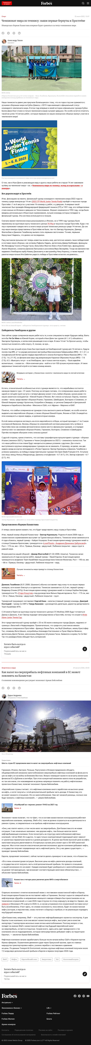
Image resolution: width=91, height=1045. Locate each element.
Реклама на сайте (45, 1030)
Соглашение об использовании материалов (19, 1035)
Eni (57, 959)
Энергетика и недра (9, 668)
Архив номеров (9, 1024)
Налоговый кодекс (71, 959)
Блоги (49, 1019)
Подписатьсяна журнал (7, 3)
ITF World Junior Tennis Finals (49, 201)
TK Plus (50, 224)
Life (48, 1008)
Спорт (4, 16)
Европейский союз (29, 959)
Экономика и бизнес (11, 1008)
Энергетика (46, 959)
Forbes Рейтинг (53, 1013)
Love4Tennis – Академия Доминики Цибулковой (64, 543)
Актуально (6, 1002)
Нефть (14, 959)
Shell (5, 959)
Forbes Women (8, 1019)
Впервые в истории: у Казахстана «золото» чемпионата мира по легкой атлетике (50, 373)
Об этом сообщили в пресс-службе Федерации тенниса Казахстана (22, 575)
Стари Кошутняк (25, 593)
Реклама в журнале (65, 1030)
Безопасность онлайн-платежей (53, 1035)
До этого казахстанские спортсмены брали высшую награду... (22, 379)
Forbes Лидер (8, 1013)
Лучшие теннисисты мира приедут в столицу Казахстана (40, 569)
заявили (5, 904)
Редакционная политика (24, 1030)
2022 (34, 201)
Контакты (5, 1030)
